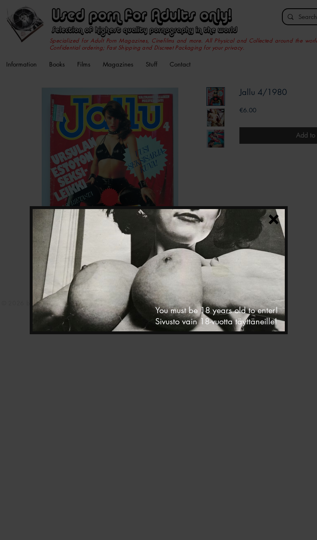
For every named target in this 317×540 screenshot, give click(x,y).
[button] (273, 219)
